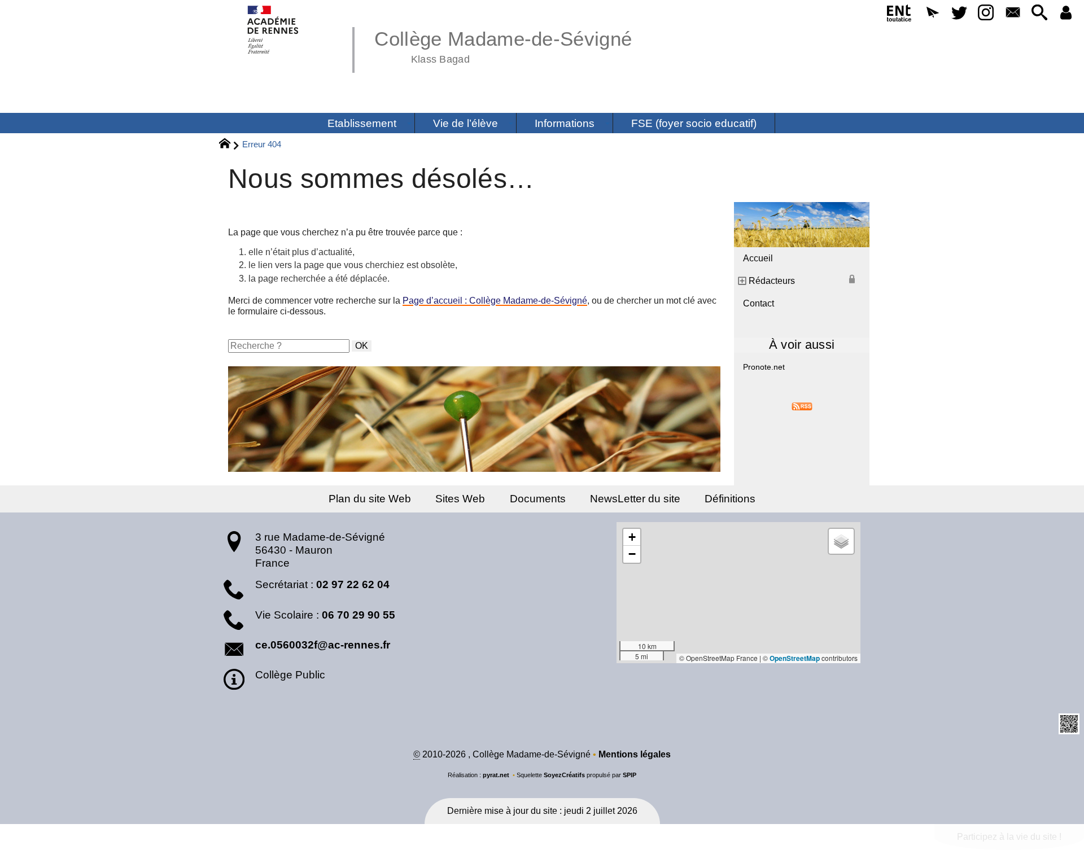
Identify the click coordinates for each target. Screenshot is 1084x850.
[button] (932, 13)
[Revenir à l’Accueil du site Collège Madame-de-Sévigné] (273, 29)
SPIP (629, 775)
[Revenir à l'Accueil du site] (229, 145)
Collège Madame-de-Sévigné (503, 45)
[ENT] (899, 15)
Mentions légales (634, 754)
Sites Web (460, 499)
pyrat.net (496, 775)
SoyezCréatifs (564, 775)
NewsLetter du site (635, 499)
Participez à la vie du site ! (1009, 837)
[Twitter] (959, 13)
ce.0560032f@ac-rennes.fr (322, 645)
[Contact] (1012, 13)
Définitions (730, 499)
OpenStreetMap (795, 658)
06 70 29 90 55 (358, 615)
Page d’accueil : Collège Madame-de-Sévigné (495, 300)
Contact (758, 303)
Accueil (758, 258)
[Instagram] (986, 13)
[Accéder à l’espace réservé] (1066, 13)
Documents (538, 499)
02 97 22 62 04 (353, 584)
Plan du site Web (370, 499)
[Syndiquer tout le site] (802, 405)
